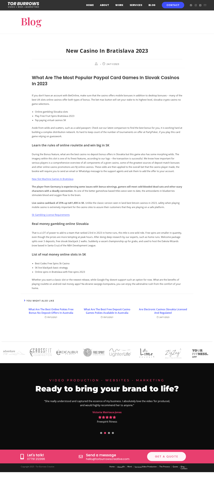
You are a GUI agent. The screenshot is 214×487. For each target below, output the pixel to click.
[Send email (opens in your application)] (205, 5)
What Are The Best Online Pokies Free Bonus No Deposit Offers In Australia (51, 311)
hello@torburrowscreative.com (107, 459)
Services (138, 467)
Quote (175, 466)
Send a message (101, 455)
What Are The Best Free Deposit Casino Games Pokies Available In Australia (107, 311)
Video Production (149, 466)
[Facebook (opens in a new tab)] (191, 5)
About (120, 467)
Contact (184, 468)
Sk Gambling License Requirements (51, 214)
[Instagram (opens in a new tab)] (195, 5)
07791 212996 (36, 459)
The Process (164, 466)
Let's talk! (35, 455)
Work (129, 466)
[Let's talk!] (22, 456)
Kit (124, 466)
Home (112, 466)
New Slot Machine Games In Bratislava (52, 178)
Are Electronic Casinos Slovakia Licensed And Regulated (163, 311)
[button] (101, 433)
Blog (183, 466)
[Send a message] (81, 457)
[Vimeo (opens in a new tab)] (200, 5)
